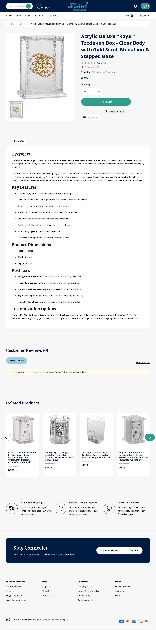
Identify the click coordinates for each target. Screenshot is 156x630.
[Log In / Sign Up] (137, 6)
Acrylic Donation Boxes (16, 600)
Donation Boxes (13, 586)
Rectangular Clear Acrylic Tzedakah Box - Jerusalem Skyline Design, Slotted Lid (96, 455)
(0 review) (101, 63)
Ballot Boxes (12, 591)
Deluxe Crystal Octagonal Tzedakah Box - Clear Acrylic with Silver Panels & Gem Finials (59, 456)
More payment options (115, 111)
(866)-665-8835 (43, 7)
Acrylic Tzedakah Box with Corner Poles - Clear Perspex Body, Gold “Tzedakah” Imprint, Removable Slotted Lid (22, 457)
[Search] (28, 6)
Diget (64, 619)
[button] (15, 110)
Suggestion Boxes (14, 595)
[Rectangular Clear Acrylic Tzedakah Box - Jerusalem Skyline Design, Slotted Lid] (96, 429)
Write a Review (17, 360)
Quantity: (86, 84)
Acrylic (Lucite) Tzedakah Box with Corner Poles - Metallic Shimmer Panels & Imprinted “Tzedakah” (133, 456)
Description (19, 141)
